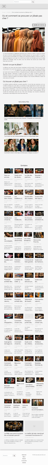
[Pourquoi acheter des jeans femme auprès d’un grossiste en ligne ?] (18, 295)
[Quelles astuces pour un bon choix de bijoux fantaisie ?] (29, 275)
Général (8, 12)
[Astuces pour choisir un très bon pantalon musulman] (26, 401)
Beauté (24, 458)
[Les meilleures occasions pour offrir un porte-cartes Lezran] (18, 213)
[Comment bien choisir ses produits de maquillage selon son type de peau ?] (8, 192)
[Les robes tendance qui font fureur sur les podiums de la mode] (28, 234)
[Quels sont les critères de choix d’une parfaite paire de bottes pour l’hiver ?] (29, 337)
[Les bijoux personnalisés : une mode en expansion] (30, 380)
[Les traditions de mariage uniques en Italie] (18, 192)
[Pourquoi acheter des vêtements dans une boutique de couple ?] (8, 275)
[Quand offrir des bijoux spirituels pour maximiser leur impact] (39, 192)
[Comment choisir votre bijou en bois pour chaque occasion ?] (21, 145)
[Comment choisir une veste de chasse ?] (8, 358)
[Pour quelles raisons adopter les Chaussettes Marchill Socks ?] (39, 295)
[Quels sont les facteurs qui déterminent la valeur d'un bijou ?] (39, 255)
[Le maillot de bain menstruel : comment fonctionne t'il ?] (34, 426)
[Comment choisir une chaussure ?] (18, 316)
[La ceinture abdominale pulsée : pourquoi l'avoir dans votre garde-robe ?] (18, 234)
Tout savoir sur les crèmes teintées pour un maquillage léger (21, 136)
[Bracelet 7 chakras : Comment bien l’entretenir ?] (39, 171)
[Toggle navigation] (4, 6)
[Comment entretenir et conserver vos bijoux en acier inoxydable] (39, 213)
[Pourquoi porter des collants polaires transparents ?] (29, 316)
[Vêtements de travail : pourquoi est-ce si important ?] (29, 295)
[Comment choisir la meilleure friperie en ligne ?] (8, 401)
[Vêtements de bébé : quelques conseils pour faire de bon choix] (40, 379)
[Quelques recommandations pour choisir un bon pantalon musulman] (38, 402)
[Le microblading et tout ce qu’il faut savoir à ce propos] (8, 234)
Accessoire (24, 460)
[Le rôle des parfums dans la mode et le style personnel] (29, 171)
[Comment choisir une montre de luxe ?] (39, 316)
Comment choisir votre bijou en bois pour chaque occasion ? (21, 152)
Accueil (3, 12)
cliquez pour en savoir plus (9, 70)
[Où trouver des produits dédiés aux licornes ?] (29, 213)
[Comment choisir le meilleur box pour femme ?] (18, 337)
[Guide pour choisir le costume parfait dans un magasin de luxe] (8, 213)
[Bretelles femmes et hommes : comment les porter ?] (39, 358)
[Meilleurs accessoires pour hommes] (39, 337)
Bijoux (24, 456)
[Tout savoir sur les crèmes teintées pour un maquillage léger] (21, 128)
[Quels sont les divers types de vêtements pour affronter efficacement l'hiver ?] (18, 171)
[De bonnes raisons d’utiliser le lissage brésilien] (8, 295)
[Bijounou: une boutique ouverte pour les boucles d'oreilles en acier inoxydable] (18, 358)
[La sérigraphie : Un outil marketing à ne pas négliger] (8, 316)
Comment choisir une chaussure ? (18, 322)
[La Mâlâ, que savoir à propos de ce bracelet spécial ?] (13, 426)
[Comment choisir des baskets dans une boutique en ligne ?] (29, 358)
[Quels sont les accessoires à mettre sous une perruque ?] (39, 275)
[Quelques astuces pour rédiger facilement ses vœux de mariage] (17, 401)
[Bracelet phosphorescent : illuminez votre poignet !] (9, 380)
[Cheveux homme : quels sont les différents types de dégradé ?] (18, 255)
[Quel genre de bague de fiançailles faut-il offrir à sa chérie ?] (8, 337)
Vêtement (24, 454)
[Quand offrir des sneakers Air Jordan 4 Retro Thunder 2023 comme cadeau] (29, 192)
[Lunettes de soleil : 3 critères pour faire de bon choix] (18, 275)
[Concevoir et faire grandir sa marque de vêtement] (29, 255)
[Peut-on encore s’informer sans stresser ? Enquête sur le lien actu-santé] (23, 110)
